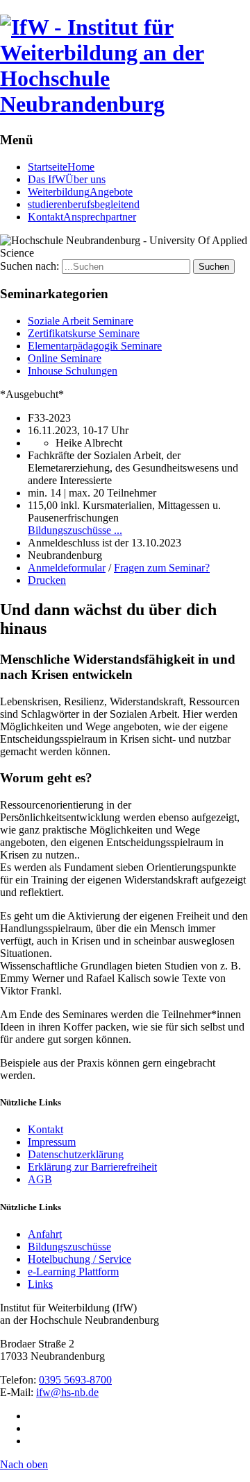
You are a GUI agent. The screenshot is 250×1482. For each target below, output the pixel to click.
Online (64, 358)
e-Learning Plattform (73, 1271)
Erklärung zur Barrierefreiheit (92, 1167)
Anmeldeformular (67, 568)
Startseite (61, 167)
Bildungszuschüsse (69, 1246)
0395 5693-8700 (75, 1380)
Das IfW (67, 179)
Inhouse (72, 371)
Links (40, 1284)
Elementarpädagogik (95, 346)
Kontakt (82, 217)
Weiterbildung (80, 192)
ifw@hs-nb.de (67, 1392)
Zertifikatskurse (84, 333)
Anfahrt (45, 1234)
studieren (84, 204)
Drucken (47, 580)
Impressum (52, 1142)
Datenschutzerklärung (76, 1154)
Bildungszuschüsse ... (75, 530)
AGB (40, 1179)
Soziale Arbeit (80, 321)
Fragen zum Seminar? (162, 568)
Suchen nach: (29, 266)
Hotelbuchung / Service (79, 1259)
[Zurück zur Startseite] (125, 104)
